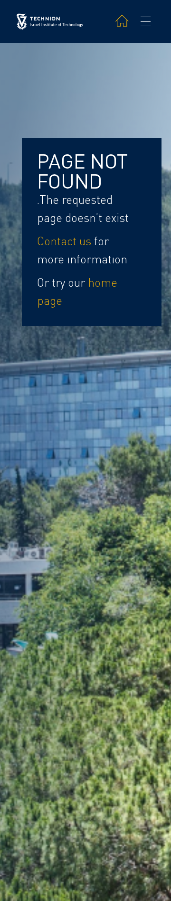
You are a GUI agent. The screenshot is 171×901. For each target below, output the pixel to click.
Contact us (64, 241)
